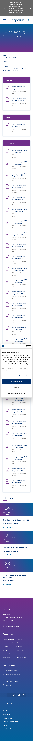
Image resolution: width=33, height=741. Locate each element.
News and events (8, 643)
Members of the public (13, 681)
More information (15, 14)
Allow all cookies (16, 381)
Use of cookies (7, 729)
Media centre (7, 654)
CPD (18, 654)
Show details (23, 376)
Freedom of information (10, 721)
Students (8, 685)
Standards (19, 643)
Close (30, 8)
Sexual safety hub (21, 657)
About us (19, 639)
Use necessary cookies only (16, 393)
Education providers (12, 670)
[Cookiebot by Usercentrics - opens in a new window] (23, 346)
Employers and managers (13, 674)
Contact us (6, 646)
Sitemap (5, 725)
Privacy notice (7, 718)
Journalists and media (12, 678)
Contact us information (12, 626)
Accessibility (7, 714)
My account (6, 657)
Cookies (5, 711)
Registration (20, 650)
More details (7, 527)
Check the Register (9, 639)
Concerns (19, 646)
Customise (15, 387)
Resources (6, 650)
